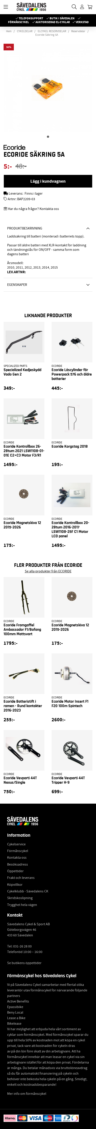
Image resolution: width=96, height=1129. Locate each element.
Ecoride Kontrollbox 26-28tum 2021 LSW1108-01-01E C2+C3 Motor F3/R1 (24, 451)
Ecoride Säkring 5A (46, 35)
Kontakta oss (17, 857)
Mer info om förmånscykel (26, 1093)
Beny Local (15, 1012)
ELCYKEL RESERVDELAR (52, 31)
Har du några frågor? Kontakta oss (33, 209)
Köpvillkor (15, 884)
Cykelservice (16, 844)
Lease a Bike (16, 1018)
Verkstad (82, 22)
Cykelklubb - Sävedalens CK (27, 891)
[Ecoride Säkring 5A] (48, 137)
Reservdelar (78, 31)
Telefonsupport (31, 18)
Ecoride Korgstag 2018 (70, 447)
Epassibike (15, 1007)
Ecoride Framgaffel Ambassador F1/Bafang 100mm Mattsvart (22, 629)
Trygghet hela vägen (22, 905)
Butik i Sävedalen (62, 18)
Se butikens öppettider (24, 963)
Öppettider (15, 871)
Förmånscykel (18, 22)
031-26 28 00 (22, 946)
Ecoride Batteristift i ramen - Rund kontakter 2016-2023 (23, 706)
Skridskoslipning (20, 898)
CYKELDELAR (24, 31)
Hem (9, 31)
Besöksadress (17, 864)
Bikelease (14, 1023)
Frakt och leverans (21, 878)
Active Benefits (18, 1001)
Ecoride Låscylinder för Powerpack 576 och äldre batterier (72, 374)
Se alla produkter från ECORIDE (48, 571)
